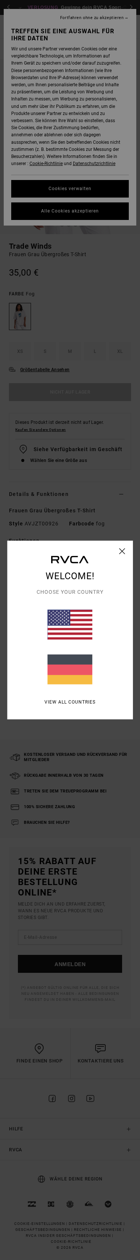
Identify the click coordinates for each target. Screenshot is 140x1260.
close (122, 551)
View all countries (70, 702)
